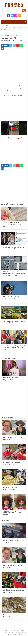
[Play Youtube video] (14, 128)
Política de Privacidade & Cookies (14, 634)
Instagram (18, 138)
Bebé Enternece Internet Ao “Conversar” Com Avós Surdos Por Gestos (13, 224)
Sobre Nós (4, 632)
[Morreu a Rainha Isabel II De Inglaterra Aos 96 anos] (14, 288)
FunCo (6, 630)
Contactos (11, 632)
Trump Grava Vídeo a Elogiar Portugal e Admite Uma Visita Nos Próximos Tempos (14, 347)
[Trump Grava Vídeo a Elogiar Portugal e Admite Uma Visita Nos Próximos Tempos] (14, 337)
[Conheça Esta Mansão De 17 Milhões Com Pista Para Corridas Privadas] (14, 312)
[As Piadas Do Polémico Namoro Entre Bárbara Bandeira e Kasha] (14, 238)
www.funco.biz (20, 630)
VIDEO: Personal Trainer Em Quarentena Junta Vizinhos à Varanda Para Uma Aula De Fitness (14, 273)
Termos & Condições (21, 632)
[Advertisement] (14, 67)
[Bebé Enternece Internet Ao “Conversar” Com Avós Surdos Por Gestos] (14, 214)
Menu (3, 22)
